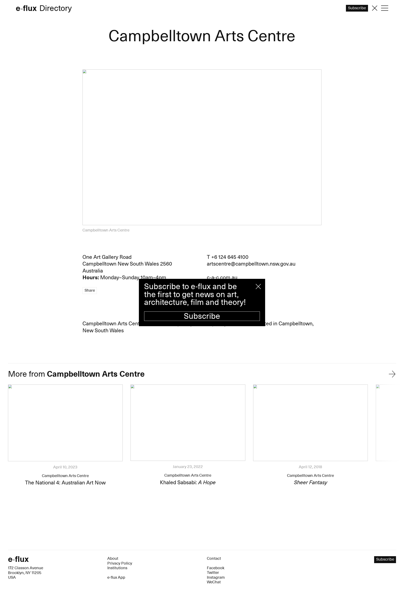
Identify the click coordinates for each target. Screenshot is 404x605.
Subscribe (202, 316)
